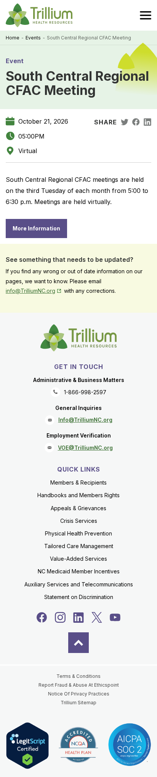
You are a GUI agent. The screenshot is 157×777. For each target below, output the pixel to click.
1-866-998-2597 (85, 392)
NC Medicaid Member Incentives (79, 571)
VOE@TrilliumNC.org (85, 447)
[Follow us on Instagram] (60, 617)
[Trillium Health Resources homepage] (39, 15)
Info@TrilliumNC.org (85, 419)
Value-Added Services (78, 558)
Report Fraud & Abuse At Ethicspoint (78, 685)
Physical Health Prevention (78, 533)
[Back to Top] (78, 642)
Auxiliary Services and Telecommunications (78, 584)
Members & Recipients (78, 482)
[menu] (145, 15)
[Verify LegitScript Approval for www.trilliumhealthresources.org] (27, 745)
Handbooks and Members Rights (78, 495)
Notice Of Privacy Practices (78, 694)
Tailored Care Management (78, 546)
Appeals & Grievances (78, 508)
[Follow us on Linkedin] (78, 617)
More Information (36, 228)
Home (12, 38)
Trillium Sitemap (78, 702)
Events (33, 38)
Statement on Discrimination (78, 597)
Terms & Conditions (78, 676)
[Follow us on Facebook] (42, 617)
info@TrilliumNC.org (34, 290)
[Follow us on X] (96, 617)
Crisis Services (78, 520)
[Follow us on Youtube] (115, 617)
